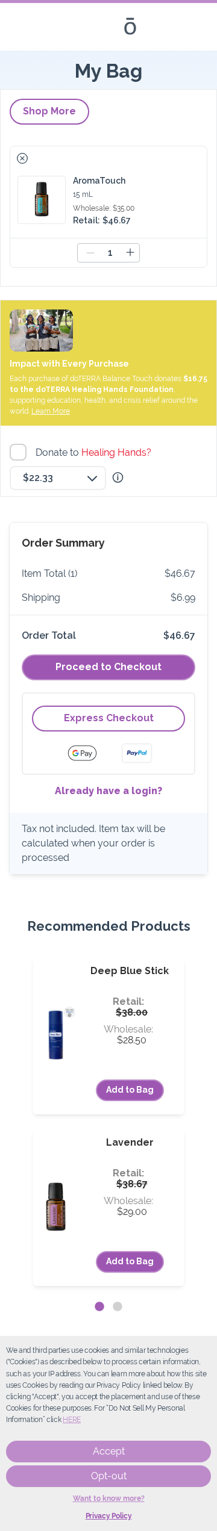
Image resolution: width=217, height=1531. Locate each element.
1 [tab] (99, 1307)
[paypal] (137, 753)
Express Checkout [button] (109, 718)
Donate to (95, 452)
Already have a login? (108, 791)
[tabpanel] (108, 1122)
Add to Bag (130, 1090)
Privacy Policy (109, 1516)
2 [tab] (118, 1307)
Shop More (49, 111)
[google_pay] (89, 753)
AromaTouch (99, 180)
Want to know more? (109, 1498)
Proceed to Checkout (108, 666)
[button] (22, 158)
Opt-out (109, 1476)
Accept (109, 1451)
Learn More (50, 411)
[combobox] (58, 478)
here (72, 1419)
